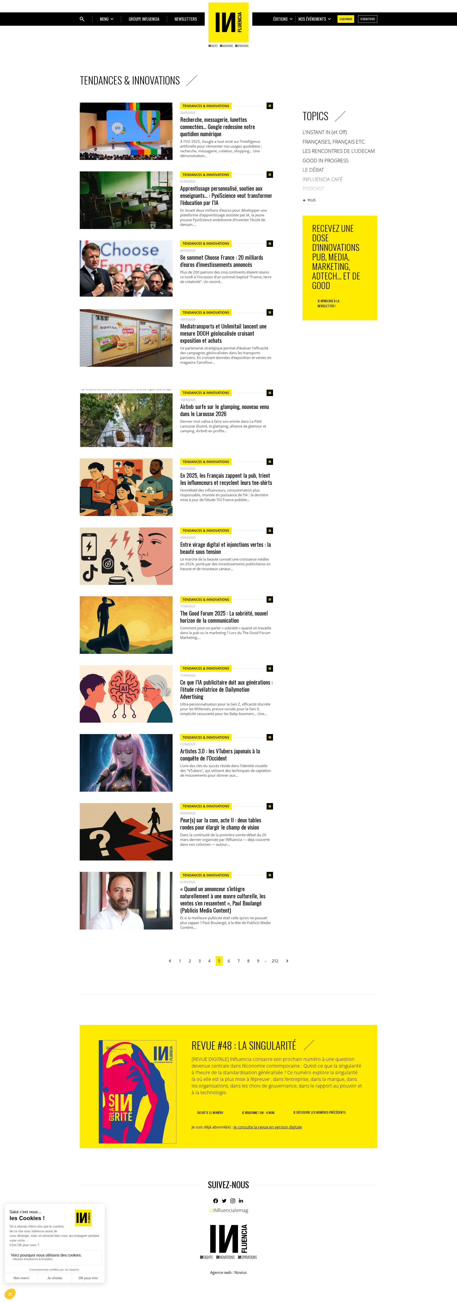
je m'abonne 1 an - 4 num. (258, 1112)
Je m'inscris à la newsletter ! (328, 303)
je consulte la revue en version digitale (267, 1127)
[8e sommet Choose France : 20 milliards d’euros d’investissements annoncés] (126, 269)
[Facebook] (215, 1200)
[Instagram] (232, 1200)
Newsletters (186, 19)
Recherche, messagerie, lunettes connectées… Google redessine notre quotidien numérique (217, 126)
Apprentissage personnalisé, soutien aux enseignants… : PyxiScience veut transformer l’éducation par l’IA (226, 195)
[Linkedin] (241, 1200)
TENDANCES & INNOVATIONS (206, 106)
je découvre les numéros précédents (319, 1112)
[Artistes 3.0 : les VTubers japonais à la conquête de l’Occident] (126, 762)
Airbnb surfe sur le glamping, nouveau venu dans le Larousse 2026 (224, 410)
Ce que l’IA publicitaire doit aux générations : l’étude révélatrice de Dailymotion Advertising (226, 689)
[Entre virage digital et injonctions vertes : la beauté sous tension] (126, 556)
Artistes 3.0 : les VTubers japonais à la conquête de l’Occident (220, 754)
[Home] (228, 24)
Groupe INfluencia (144, 19)
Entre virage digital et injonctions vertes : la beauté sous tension (225, 548)
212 (275, 961)
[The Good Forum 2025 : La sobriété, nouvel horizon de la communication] (126, 625)
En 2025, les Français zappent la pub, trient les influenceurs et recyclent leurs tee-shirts (226, 479)
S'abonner (345, 19)
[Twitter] (224, 1200)
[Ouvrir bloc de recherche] (82, 19)
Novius (240, 1272)
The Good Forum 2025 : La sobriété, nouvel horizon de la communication (224, 616)
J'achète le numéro (210, 1112)
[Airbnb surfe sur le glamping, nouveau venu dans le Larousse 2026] (126, 418)
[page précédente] (172, 961)
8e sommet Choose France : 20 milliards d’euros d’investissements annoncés (221, 260)
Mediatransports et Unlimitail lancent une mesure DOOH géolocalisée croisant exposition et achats (223, 333)
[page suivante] (285, 961)
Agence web (221, 1272)
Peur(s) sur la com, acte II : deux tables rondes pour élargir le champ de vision (220, 823)
